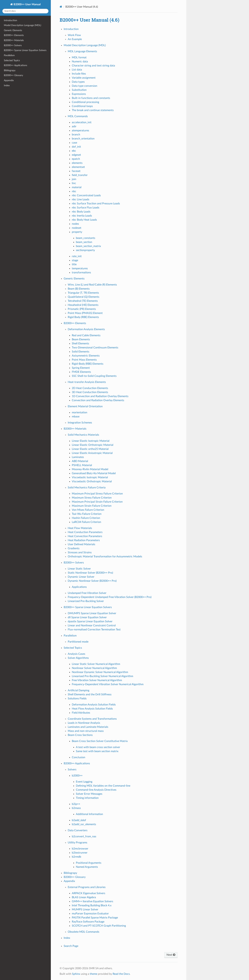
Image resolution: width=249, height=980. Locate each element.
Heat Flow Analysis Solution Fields (92, 708)
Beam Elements (81, 339)
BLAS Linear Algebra (84, 897)
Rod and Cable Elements (86, 335)
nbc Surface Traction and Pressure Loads (96, 203)
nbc (74, 191)
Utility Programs (77, 842)
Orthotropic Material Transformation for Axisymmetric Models (105, 556)
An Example (75, 39)
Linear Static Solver (79, 568)
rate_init (77, 256)
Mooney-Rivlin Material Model (90, 469)
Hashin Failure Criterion (86, 518)
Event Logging (84, 781)
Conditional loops (82, 106)
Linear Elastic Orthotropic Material (92, 445)
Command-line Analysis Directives (96, 789)
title (74, 264)
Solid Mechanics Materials (83, 434)
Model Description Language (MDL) (22, 25)
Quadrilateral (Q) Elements (83, 297)
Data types (78, 81)
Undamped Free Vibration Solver (87, 593)
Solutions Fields (77, 698)
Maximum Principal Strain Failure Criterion (97, 501)
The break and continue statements (93, 110)
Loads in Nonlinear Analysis (84, 723)
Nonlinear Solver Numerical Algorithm (94, 668)
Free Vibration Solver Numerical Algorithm (97, 680)
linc (74, 183)
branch (76, 134)
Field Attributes (81, 712)
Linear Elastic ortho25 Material (90, 449)
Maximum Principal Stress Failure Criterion (97, 493)
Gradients (73, 548)
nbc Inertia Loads (82, 215)
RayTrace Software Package (88, 921)
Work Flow (74, 35)
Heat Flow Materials (80, 528)
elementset (78, 167)
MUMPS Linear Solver (85, 909)
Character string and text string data (93, 65)
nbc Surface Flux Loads (85, 207)
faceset (76, 171)
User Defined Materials (81, 544)
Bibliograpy (9, 70)
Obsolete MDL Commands (83, 931)
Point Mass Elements (84, 359)
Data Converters (77, 830)
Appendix (9, 80)
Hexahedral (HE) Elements (83, 305)
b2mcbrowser (80, 848)
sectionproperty (85, 250)
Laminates (78, 457)
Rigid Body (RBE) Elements (83, 317)
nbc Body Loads (81, 211)
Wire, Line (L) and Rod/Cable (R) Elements (92, 284)
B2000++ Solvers (13, 45)
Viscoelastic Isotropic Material (90, 477)
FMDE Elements (81, 372)
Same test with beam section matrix (97, 751)
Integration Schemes (80, 422)
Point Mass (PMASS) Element (85, 313)
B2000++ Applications (15, 65)
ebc (74, 150)
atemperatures (80, 130)
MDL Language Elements (82, 51)
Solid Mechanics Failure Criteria (87, 487)
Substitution (79, 90)
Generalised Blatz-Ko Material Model (94, 473)
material (76, 187)
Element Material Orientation (85, 406)
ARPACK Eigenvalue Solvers (88, 893)
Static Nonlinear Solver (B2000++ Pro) (90, 572)
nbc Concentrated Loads (86, 195)
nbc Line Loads (80, 199)
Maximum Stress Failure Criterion (92, 497)
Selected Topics (12, 60)
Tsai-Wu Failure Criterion (86, 514)
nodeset (76, 228)
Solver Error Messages (89, 794)
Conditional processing (85, 102)
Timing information (87, 798)
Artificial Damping (78, 690)
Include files (79, 73)
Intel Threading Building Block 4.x (91, 905)
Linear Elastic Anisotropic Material (92, 453)
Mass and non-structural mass (86, 731)
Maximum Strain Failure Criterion (91, 505)
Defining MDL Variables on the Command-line (103, 785)
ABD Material (80, 461)
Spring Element (81, 368)
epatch (76, 159)
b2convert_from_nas (84, 836)
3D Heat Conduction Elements (90, 392)
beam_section (84, 242)
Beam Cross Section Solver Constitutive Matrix (100, 741)
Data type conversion (84, 86)
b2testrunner (79, 852)
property (77, 232)
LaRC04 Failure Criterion (86, 522)
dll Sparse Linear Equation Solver (87, 617)
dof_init (76, 146)
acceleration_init (81, 122)
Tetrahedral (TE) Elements (83, 301)
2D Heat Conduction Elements (90, 388)
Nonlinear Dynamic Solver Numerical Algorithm (100, 672)
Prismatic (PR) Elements (82, 309)
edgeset (76, 155)
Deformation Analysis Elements (86, 329)
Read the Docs (121, 974)
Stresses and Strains (80, 552)
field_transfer (80, 175)
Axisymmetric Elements (86, 355)
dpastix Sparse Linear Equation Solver (90, 621)
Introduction (10, 20)
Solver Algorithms (78, 658)
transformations (81, 272)
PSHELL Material (82, 465)
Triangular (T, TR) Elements (83, 292)
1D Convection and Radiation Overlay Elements (100, 396)
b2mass (76, 808)
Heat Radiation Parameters (84, 540)
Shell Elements (80, 343)
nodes (75, 223)
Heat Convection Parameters (85, 536)
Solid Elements (80, 351)
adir (74, 126)
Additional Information (89, 814)
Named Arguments (87, 867)
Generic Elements (13, 30)
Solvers (72, 769)
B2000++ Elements (14, 35)
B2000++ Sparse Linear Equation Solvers (25, 50)
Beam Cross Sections (80, 735)
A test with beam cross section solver (98, 747)
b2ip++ (76, 804)
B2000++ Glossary (13, 75)
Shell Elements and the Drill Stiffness (89, 694)
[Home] (61, 6)
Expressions (79, 94)
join (74, 179)
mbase (75, 416)
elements (77, 163)
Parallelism (9, 55)
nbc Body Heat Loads (84, 219)
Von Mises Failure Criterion (88, 510)
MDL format (79, 57)
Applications (79, 587)
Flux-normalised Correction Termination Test (94, 629)
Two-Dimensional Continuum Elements (95, 347)
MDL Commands (78, 116)
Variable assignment (84, 77)
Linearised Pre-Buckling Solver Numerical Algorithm (102, 676)
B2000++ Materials (14, 40)
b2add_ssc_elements (84, 824)
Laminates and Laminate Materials (88, 727)
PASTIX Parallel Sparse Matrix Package (95, 917)
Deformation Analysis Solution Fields (94, 704)
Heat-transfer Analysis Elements (87, 382)
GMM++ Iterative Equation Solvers (92, 901)
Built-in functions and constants (91, 98)
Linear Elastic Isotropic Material (90, 441)
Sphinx (76, 974)
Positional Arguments (88, 862)
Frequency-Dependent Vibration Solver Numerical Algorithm (107, 684)
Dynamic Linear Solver (81, 576)
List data (77, 69)
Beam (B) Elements (79, 288)
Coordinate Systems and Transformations (92, 718)
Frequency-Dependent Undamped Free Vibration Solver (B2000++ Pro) (109, 597)
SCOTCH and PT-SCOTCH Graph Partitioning (99, 925)
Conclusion (78, 757)
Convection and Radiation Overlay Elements (98, 400)
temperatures (80, 268)
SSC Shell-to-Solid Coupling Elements (94, 376)
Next (170, 954)
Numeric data (80, 61)
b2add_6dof (79, 820)
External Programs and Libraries (87, 887)
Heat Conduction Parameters (85, 532)
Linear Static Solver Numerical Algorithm (96, 664)
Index (7, 85)
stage (75, 260)
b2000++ (77, 775)
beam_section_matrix (88, 246)
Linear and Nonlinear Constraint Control (92, 625)
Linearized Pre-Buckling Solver (86, 601)
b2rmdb (76, 856)
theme (93, 974)
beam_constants (85, 238)
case (74, 142)
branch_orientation (83, 138)
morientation (79, 412)
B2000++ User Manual (27, 4)
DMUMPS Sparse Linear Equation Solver (92, 613)
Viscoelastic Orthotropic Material (92, 481)
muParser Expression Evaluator (90, 913)
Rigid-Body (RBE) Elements (87, 363)
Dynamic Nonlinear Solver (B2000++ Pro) (92, 581)
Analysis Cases (76, 654)
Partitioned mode (78, 641)
